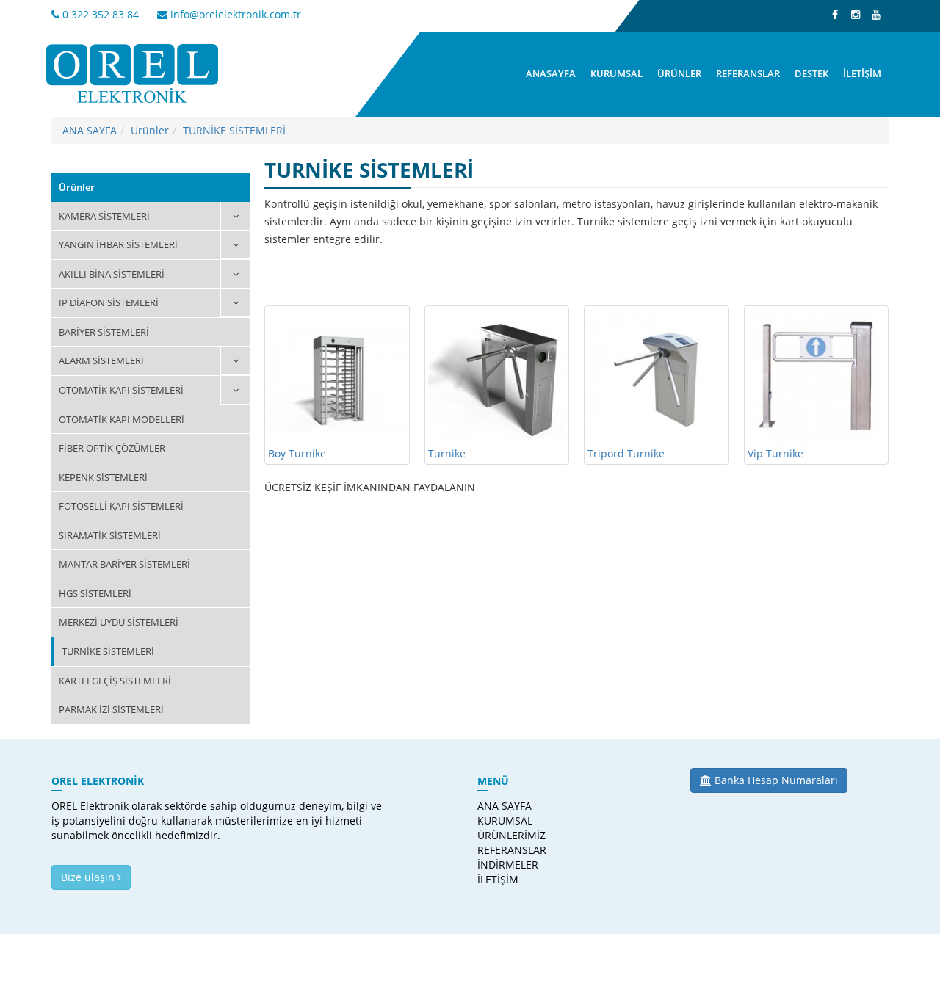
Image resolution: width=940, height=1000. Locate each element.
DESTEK (811, 73)
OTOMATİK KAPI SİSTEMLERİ (121, 389)
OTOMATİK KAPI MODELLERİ (121, 419)
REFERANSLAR (748, 73)
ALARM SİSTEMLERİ (101, 360)
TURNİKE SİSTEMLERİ (234, 130)
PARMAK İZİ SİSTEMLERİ (111, 709)
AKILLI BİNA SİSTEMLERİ (111, 273)
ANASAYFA (551, 73)
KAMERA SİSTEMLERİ (104, 215)
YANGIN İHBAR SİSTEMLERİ (118, 244)
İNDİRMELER (505, 865)
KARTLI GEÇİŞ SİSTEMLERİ (115, 680)
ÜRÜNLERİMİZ (505, 835)
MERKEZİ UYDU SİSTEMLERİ (118, 621)
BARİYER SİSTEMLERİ (104, 331)
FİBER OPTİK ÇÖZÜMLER (112, 447)
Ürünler (150, 130)
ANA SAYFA (89, 130)
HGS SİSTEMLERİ (95, 593)
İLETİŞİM (862, 73)
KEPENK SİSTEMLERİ (103, 477)
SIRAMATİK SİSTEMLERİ (110, 535)
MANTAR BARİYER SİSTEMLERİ (124, 563)
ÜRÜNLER (679, 73)
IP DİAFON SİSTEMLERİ (109, 302)
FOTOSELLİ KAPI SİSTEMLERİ (121, 505)
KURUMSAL (616, 73)
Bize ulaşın (89, 877)
